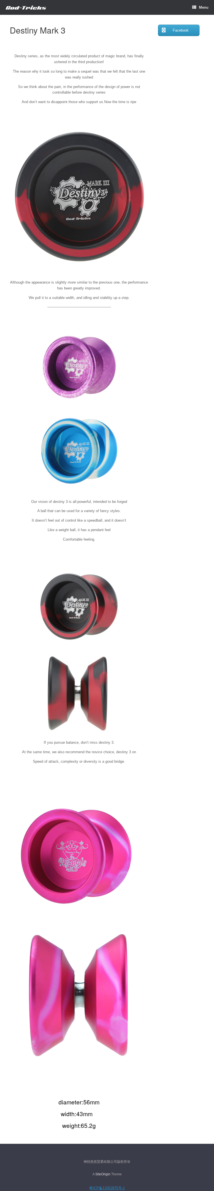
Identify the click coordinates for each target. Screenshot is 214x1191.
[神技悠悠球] (26, 8)
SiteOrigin (102, 1174)
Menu (203, 7)
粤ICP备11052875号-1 (107, 1188)
